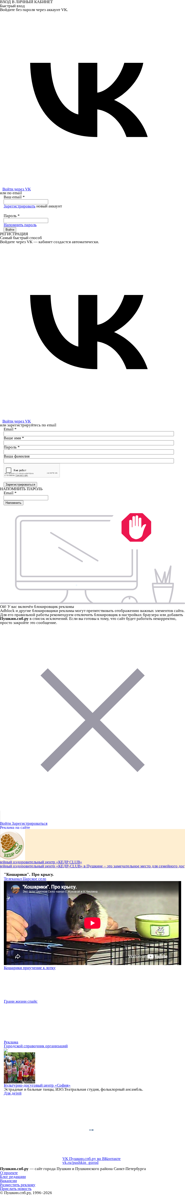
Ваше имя (14, 438)
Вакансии (8, 1180)
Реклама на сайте (15, 827)
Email (10, 429)
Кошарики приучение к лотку (30, 967)
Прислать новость (16, 1188)
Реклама (11, 1042)
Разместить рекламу (17, 1185)
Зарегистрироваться (29, 823)
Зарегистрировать (19, 206)
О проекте (9, 1173)
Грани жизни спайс (21, 1001)
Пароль (12, 215)
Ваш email (14, 197)
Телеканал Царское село (25, 879)
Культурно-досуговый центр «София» (37, 1085)
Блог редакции (13, 1176)
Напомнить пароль (20, 225)
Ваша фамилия (17, 456)
